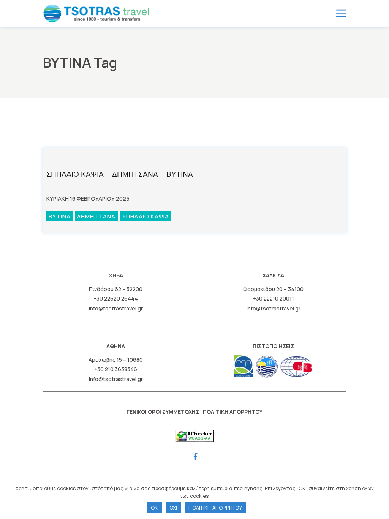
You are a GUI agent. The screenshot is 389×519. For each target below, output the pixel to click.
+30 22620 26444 (115, 298)
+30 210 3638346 (115, 369)
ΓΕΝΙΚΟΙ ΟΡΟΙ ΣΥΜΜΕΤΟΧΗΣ (163, 411)
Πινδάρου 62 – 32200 (115, 289)
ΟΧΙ (173, 507)
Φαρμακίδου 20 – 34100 (273, 289)
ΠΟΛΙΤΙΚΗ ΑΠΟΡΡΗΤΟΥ (232, 411)
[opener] (341, 13)
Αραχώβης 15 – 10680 (116, 359)
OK (154, 507)
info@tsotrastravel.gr (116, 308)
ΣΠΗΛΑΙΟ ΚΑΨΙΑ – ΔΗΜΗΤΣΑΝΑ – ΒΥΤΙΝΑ (119, 174)
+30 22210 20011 (273, 298)
